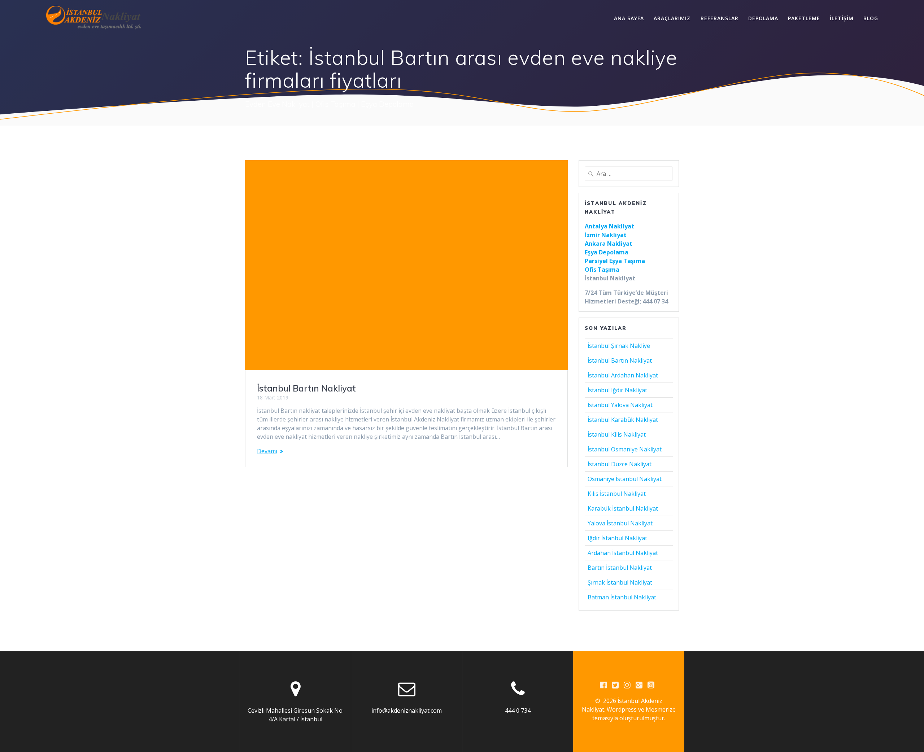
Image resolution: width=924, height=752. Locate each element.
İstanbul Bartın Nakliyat (306, 388)
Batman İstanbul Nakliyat (622, 597)
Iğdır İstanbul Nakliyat (617, 538)
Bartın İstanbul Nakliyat (620, 568)
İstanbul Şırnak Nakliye (619, 346)
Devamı (267, 451)
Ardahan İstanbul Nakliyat (623, 553)
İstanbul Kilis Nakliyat (617, 434)
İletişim (842, 18)
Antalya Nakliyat (609, 226)
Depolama (763, 18)
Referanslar (719, 18)
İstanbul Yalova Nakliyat (620, 405)
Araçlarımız (672, 18)
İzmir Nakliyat (606, 235)
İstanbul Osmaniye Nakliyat (625, 449)
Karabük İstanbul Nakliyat (623, 508)
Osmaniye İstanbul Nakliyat (625, 479)
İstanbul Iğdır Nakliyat (617, 390)
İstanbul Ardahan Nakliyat (623, 375)
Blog (870, 18)
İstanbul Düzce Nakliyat (619, 464)
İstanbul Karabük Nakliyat (623, 420)
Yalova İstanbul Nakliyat (620, 523)
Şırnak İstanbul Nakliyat (620, 582)
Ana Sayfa (629, 18)
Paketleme (804, 18)
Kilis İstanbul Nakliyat (617, 494)
